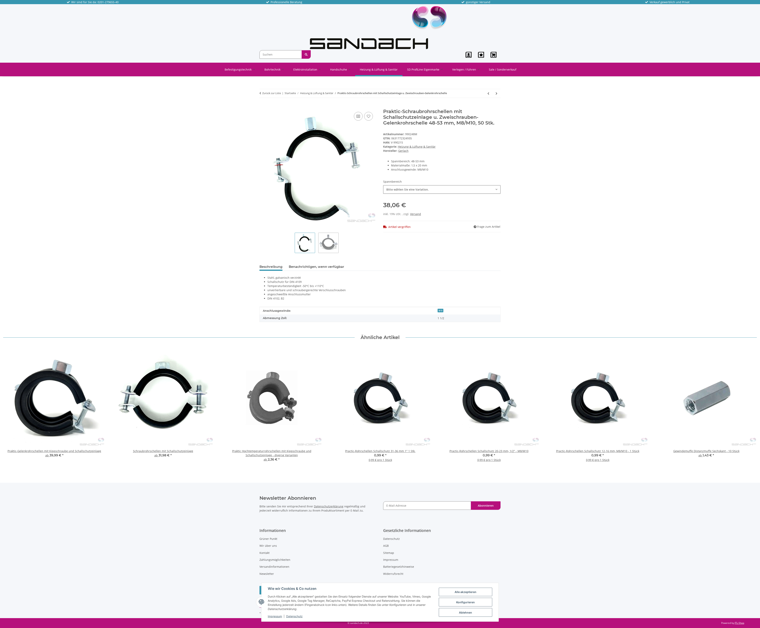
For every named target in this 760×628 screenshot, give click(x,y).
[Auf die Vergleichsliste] (358, 116)
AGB (386, 546)
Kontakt (264, 553)
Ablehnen (465, 612)
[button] (468, 54)
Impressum (275, 616)
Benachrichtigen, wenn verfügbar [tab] (316, 267)
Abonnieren (486, 505)
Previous (10, 407)
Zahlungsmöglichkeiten (274, 560)
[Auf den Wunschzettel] (368, 116)
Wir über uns (268, 546)
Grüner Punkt (268, 539)
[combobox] (442, 189)
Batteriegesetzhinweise (398, 567)
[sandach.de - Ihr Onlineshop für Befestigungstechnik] (378, 27)
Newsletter (266, 574)
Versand (415, 214)
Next (750, 407)
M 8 (440, 310)
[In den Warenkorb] (262, 106)
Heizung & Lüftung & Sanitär (417, 146)
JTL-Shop (739, 623)
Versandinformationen (274, 567)
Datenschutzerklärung (328, 506)
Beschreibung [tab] (270, 267)
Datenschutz (294, 616)
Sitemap (388, 553)
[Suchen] (306, 54)
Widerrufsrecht (393, 574)
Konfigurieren (465, 602)
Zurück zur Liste (271, 93)
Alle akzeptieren (465, 592)
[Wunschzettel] (481, 54)
